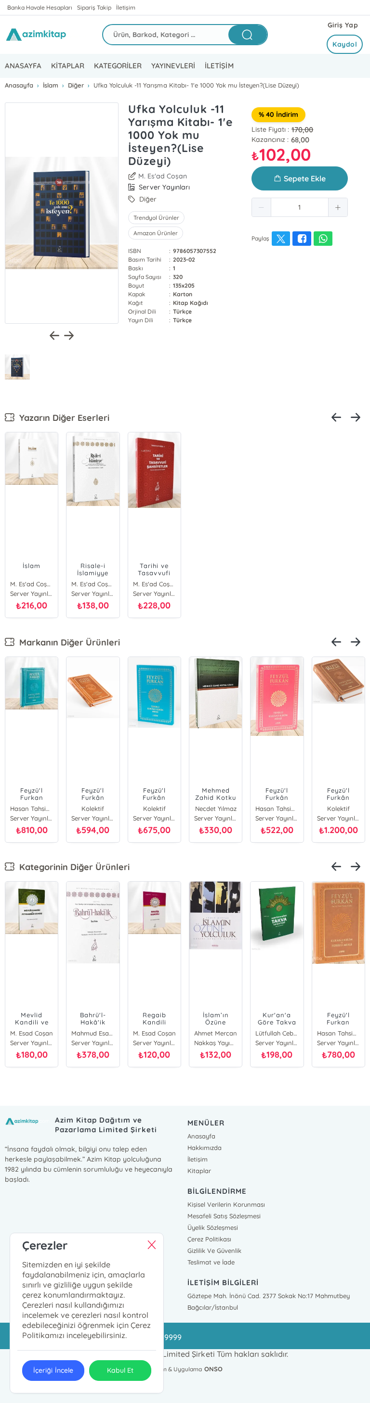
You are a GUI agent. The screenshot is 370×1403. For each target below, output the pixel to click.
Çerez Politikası (209, 1239)
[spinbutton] (299, 207)
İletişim (125, 7)
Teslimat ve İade (211, 1262)
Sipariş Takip (94, 7)
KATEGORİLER (118, 65)
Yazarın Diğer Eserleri (61, 417)
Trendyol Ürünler (156, 217)
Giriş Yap (343, 25)
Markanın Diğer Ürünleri (67, 642)
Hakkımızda (204, 1147)
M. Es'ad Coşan (162, 176)
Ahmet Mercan (215, 1033)
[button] (261, 207)
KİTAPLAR (67, 65)
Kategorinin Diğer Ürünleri (72, 866)
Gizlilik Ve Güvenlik (214, 1250)
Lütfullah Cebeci (276, 1033)
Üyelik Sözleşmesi (212, 1227)
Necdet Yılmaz (216, 808)
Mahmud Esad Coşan (92, 1033)
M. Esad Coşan (31, 1033)
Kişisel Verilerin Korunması (226, 1204)
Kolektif (92, 808)
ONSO (213, 1369)
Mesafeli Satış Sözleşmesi (224, 1216)
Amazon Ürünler (155, 233)
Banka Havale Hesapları (39, 7)
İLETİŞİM (219, 65)
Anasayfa (201, 1136)
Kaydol (344, 44)
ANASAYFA (23, 65)
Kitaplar (199, 1171)
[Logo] (46, 35)
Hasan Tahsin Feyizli (31, 808)
